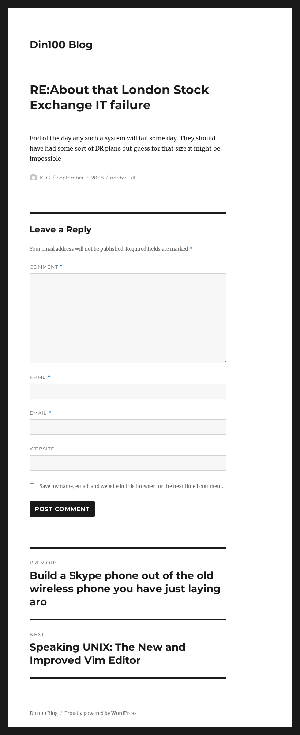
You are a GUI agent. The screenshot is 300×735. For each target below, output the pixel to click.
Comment (46, 267)
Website (42, 449)
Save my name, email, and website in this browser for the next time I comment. (131, 486)
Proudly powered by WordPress (100, 713)
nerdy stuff (122, 177)
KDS (45, 177)
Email (41, 413)
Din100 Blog (61, 44)
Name (40, 377)
